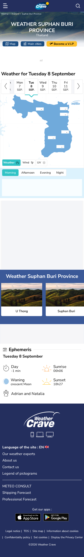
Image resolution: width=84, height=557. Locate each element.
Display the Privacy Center (67, 537)
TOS (26, 531)
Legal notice (12, 531)
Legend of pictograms (19, 473)
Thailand (15, 14)
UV (39, 162)
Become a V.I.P (64, 44)
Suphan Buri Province (31, 14)
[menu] (6, 6)
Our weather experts (18, 454)
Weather (5, 14)
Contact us (10, 467)
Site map (37, 531)
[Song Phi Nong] (56, 147)
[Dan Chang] (36, 109)
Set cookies (40, 537)
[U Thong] (48, 138)
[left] (5, 87)
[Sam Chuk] (60, 114)
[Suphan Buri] (61, 132)
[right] (78, 87)
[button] (49, 137)
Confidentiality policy (17, 537)
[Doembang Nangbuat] (60, 109)
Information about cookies (63, 531)
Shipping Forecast (16, 492)
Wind (25, 162)
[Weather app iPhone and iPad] (28, 517)
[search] (78, 6)
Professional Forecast (19, 499)
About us (9, 460)
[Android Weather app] (56, 517)
